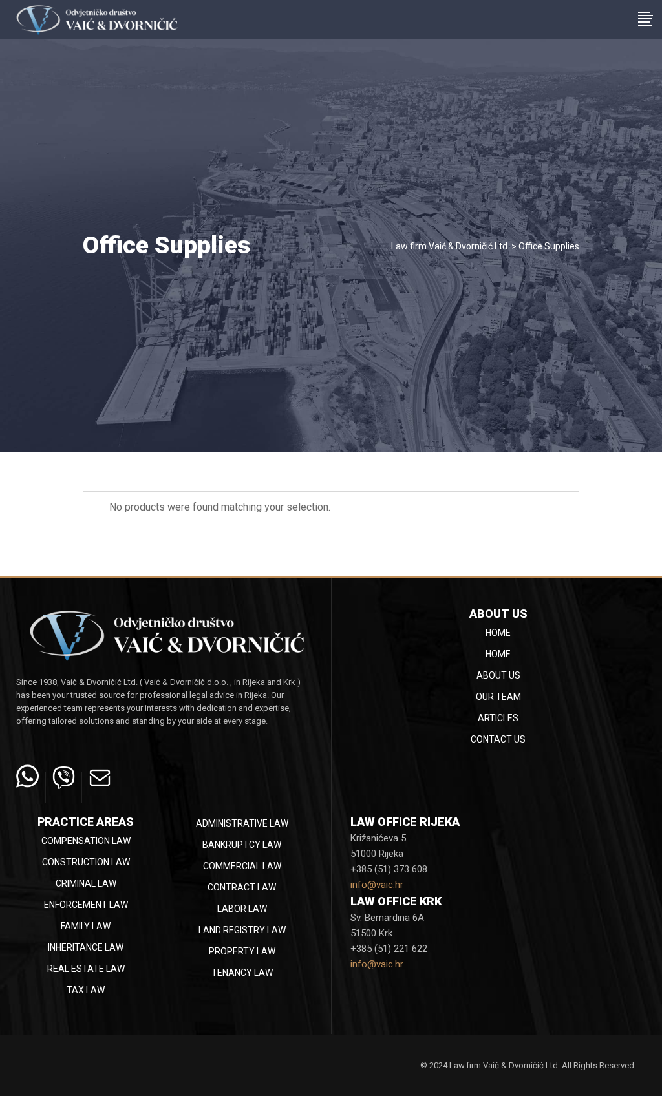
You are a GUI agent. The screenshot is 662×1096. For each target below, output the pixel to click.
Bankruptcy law (241, 844)
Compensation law (86, 841)
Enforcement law (86, 905)
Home (498, 632)
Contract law (242, 887)
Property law (242, 951)
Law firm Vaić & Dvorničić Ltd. (450, 246)
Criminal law (86, 883)
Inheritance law (85, 947)
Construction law (86, 862)
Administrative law (242, 823)
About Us (498, 675)
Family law (86, 926)
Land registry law (242, 930)
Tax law (86, 990)
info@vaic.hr (376, 884)
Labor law (242, 908)
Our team (498, 696)
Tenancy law (242, 972)
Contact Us (498, 739)
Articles (498, 718)
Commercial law (242, 866)
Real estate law (86, 969)
